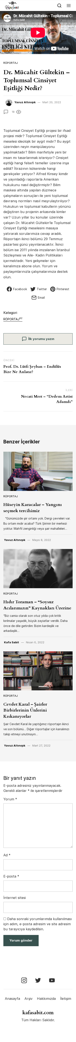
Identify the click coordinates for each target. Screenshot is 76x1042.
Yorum (10, 799)
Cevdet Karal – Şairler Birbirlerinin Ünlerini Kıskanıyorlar (25, 710)
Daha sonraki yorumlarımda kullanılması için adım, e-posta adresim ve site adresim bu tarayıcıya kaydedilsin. (37, 924)
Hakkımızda (46, 998)
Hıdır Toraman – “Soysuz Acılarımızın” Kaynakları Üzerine (37, 605)
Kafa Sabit (11, 642)
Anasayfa (12, 998)
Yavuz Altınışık (25, 102)
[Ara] (59, 5)
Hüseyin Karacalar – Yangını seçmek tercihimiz (32, 507)
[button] (69, 5)
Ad (7, 855)
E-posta (11, 876)
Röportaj (10, 62)
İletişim (65, 998)
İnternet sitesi (14, 898)
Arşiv (28, 998)
